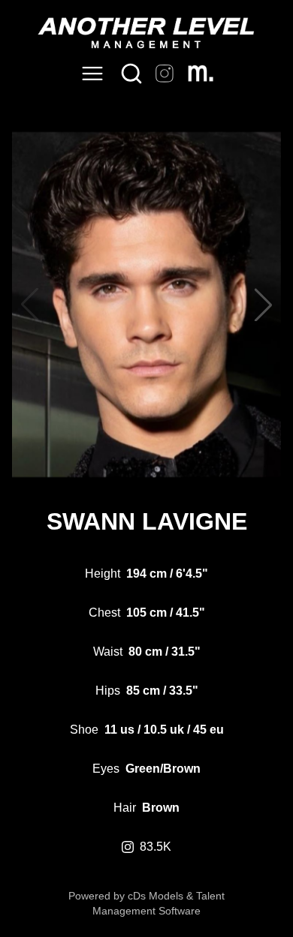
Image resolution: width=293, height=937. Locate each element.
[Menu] (92, 74)
